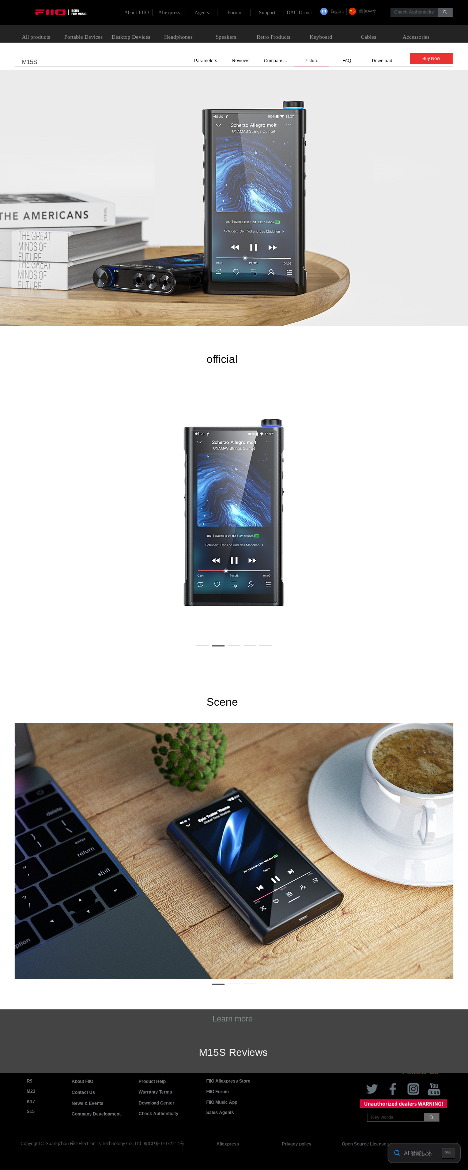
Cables (368, 37)
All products (36, 37)
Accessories (416, 37)
